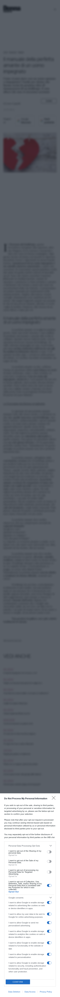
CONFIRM (18, 982)
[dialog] (30, 895)
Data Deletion (14, 992)
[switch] (49, 851)
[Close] (54, 798)
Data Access (30, 992)
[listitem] (30, 845)
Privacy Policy (46, 992)
